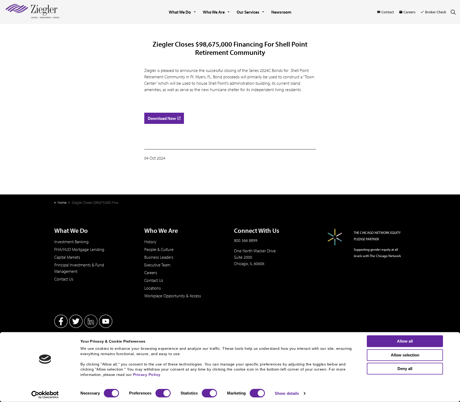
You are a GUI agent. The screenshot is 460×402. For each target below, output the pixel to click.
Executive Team (157, 264)
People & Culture (159, 249)
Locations (152, 288)
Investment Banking (71, 241)
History (150, 241)
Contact (387, 12)
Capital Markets (67, 257)
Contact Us (63, 279)
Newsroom (281, 12)
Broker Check (435, 12)
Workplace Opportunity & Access (172, 295)
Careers (410, 12)
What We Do (180, 12)
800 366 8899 (245, 240)
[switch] (163, 393)
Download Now (162, 118)
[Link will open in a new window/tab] (61, 321)
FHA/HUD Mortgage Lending (79, 249)
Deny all (404, 368)
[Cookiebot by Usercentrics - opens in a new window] (45, 395)
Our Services (248, 12)
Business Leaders (158, 257)
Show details (287, 393)
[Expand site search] (453, 12)
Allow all (405, 341)
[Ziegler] (32, 12)
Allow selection (405, 354)
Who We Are (214, 12)
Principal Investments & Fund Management (79, 268)
